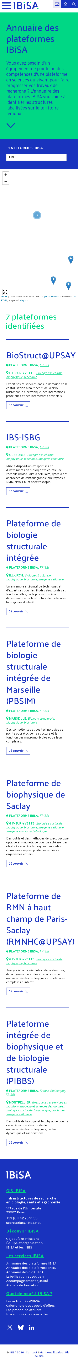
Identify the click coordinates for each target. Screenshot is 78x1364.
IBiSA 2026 (16, 1352)
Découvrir (16, 405)
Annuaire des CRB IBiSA (25, 1272)
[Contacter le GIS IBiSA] (57, 6)
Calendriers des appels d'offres (30, 1305)
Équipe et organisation (24, 1243)
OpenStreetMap (51, 296)
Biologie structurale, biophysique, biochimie (34, 375)
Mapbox (24, 300)
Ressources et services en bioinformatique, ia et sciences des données (36, 1105)
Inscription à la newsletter (27, 1314)
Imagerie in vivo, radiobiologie (26, 832)
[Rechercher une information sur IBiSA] (74, 6)
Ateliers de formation (23, 1285)
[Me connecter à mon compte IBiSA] (65, 6)
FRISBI (44, 365)
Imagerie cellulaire (51, 459)
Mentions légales (51, 1352)
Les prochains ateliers (23, 1310)
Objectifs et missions (23, 1239)
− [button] (5, 181)
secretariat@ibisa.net (23, 1223)
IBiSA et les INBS (19, 1247)
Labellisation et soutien (25, 1276)
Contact (31, 1352)
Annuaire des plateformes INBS (31, 1268)
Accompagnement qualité (27, 1281)
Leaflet (4, 296)
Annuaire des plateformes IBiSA (31, 1263)
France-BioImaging (52, 1091)
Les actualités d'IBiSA (23, 1301)
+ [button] (5, 174)
